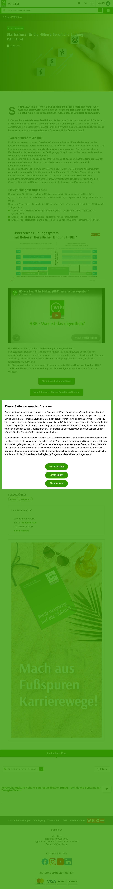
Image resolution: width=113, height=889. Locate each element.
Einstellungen (56, 475)
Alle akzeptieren (56, 466)
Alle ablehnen (56, 483)
